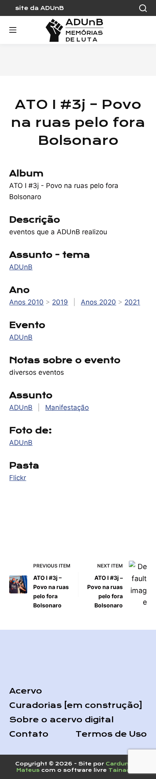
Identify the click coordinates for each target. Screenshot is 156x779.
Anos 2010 (26, 302)
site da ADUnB (39, 8)
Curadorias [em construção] (75, 705)
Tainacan (123, 770)
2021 (132, 302)
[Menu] (12, 30)
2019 (60, 302)
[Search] (143, 8)
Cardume (120, 764)
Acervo (25, 691)
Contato (28, 734)
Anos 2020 (98, 302)
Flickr (17, 478)
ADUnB (20, 267)
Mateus (28, 770)
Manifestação (67, 407)
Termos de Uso (111, 734)
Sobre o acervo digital (61, 719)
